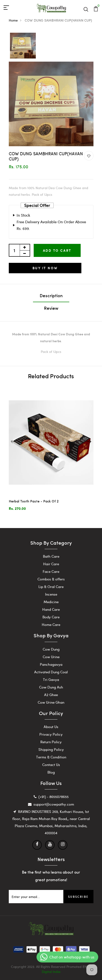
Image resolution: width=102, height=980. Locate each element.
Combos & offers (51, 579)
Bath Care (51, 556)
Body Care (51, 617)
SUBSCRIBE (78, 896)
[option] (23, 46)
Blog (51, 772)
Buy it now (45, 267)
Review (51, 309)
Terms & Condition (51, 757)
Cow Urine (51, 656)
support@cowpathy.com (53, 804)
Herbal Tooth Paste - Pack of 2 (34, 501)
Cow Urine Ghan (51, 702)
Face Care (51, 571)
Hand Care (51, 609)
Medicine (51, 601)
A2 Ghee (51, 694)
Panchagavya (51, 664)
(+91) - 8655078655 (53, 796)
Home (13, 20)
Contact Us (51, 764)
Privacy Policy (51, 734)
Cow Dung (51, 649)
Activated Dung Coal (51, 672)
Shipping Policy (51, 749)
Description (51, 296)
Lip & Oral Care (51, 586)
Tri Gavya (51, 679)
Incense (51, 594)
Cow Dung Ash (51, 687)
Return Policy (51, 741)
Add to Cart (57, 250)
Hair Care (51, 563)
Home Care (51, 624)
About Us (51, 726)
